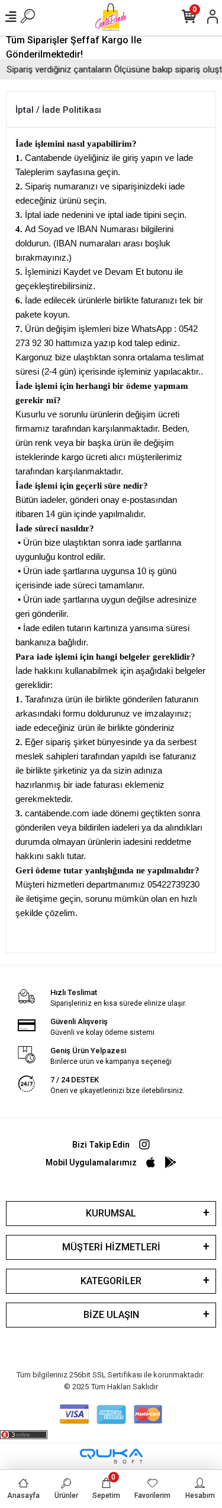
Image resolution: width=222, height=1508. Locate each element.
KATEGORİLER (111, 1281)
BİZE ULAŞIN (111, 1314)
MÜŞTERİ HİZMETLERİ (111, 1247)
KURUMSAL (111, 1213)
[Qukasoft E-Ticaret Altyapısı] (111, 1456)
